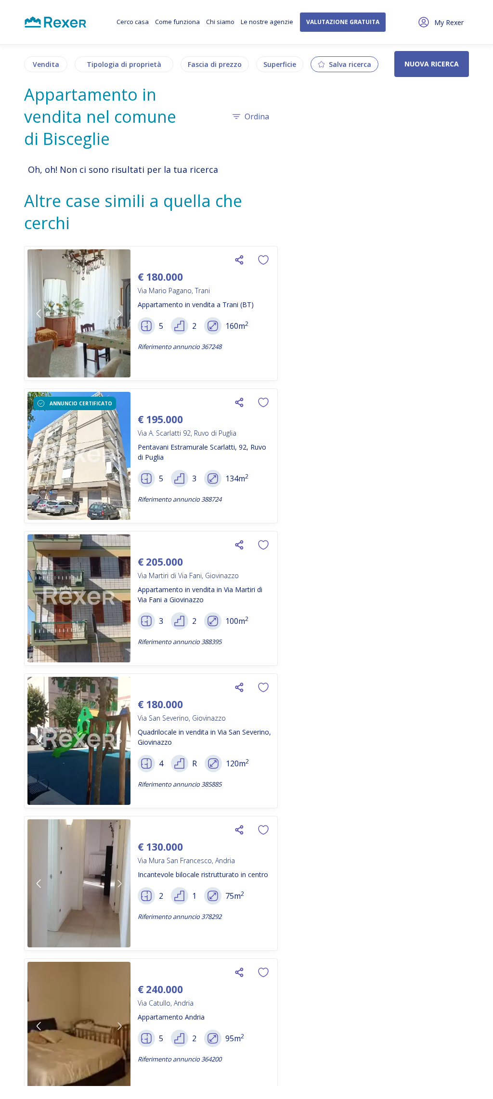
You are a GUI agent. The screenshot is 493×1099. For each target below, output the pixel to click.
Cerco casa (133, 21)
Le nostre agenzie (267, 21)
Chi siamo (220, 21)
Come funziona (177, 21)
